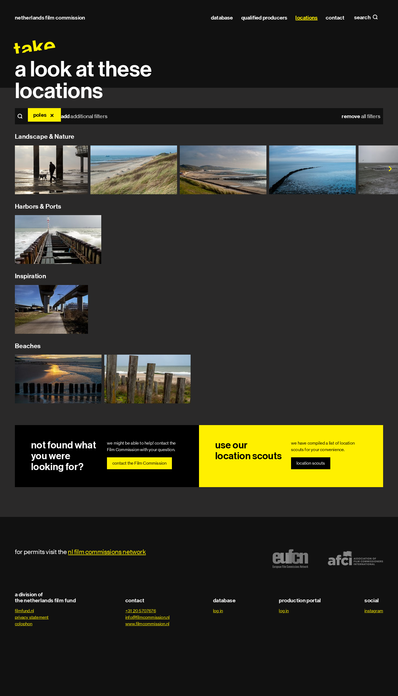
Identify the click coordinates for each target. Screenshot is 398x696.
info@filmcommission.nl (147, 617)
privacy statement (31, 617)
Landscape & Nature (44, 136)
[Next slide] (384, 169)
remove (53, 115)
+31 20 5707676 (140, 610)
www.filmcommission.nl (147, 623)
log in (218, 610)
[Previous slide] (13, 169)
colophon (23, 623)
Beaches (28, 346)
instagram (373, 610)
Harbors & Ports (38, 206)
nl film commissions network (107, 551)
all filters (361, 116)
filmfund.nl (24, 610)
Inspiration (30, 276)
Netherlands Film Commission (50, 17)
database (222, 17)
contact (335, 17)
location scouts (310, 463)
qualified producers (264, 17)
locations (306, 17)
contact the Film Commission (139, 463)
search (362, 18)
